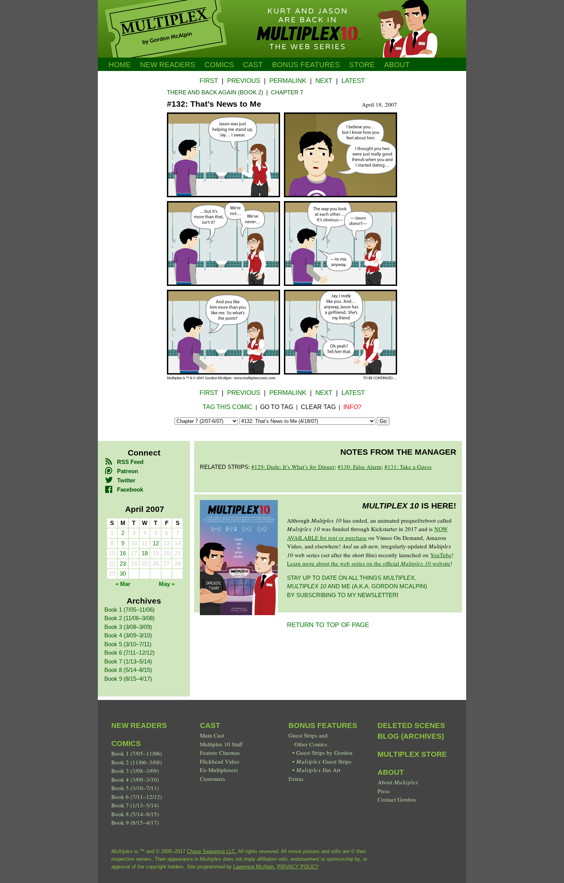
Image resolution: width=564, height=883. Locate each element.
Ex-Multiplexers (219, 770)
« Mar (122, 584)
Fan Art (318, 770)
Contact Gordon (397, 799)
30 (123, 573)
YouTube (441, 555)
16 (123, 553)
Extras (296, 778)
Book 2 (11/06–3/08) (129, 618)
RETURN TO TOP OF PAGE (328, 625)
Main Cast (212, 735)
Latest (353, 80)
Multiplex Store (412, 754)
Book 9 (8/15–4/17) (128, 678)
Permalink (287, 80)
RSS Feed (130, 462)
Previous (243, 80)
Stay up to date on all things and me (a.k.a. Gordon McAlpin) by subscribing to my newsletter (357, 586)
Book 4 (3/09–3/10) (128, 635)
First (209, 80)
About (397, 65)
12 (156, 543)
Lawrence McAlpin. (254, 867)
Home (120, 65)
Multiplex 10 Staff (221, 744)
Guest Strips (323, 761)
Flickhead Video (219, 761)
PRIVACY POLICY (298, 867)
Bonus (306, 65)
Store (362, 65)
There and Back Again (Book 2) (215, 92)
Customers (212, 778)
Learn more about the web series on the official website (368, 563)
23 (123, 563)
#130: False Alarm (359, 466)
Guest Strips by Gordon (324, 752)
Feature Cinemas (220, 752)
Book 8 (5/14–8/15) (128, 670)
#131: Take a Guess (408, 466)
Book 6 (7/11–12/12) (129, 652)
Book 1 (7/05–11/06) (129, 609)
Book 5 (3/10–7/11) (128, 644)
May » (167, 584)
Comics (219, 65)
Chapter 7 (287, 92)
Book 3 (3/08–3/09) (128, 627)
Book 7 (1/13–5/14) (128, 661)
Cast (253, 65)
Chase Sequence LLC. (212, 851)
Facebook (130, 489)
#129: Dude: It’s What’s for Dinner (293, 466)
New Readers (167, 65)
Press (384, 791)
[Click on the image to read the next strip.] (282, 378)
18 (145, 553)
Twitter (126, 480)
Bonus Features (323, 725)
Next (323, 80)
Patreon (127, 471)
